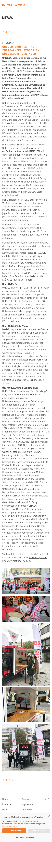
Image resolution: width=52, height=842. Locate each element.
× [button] (49, 816)
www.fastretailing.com (19, 560)
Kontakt (26, 799)
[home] (13, 5)
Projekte (6, 804)
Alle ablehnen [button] (38, 831)
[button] (46, 5)
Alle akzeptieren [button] (14, 831)
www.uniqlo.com (38, 557)
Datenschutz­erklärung (10, 826)
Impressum (27, 804)
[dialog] (26, 827)
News (5, 809)
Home (5, 799)
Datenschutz (28, 809)
